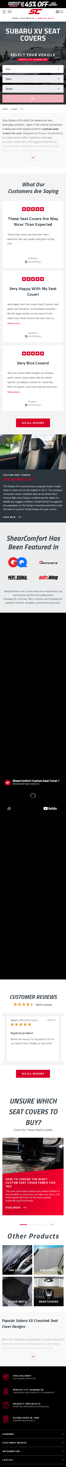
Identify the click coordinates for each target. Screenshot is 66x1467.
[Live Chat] (57, 12)
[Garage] (9, 11)
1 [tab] (23, 1224)
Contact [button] (8, 1459)
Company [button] (8, 1434)
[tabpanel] (33, 234)
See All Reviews (33, 423)
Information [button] (11, 1451)
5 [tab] (44, 1224)
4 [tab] (40, 1224)
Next (62, 19)
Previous (5, 19)
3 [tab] (35, 1224)
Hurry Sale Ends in (33, 18)
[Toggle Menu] (4, 12)
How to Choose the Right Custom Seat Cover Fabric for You (30, 1182)
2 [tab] (30, 1224)
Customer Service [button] (14, 1442)
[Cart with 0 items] (61, 12)
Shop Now (9, 517)
